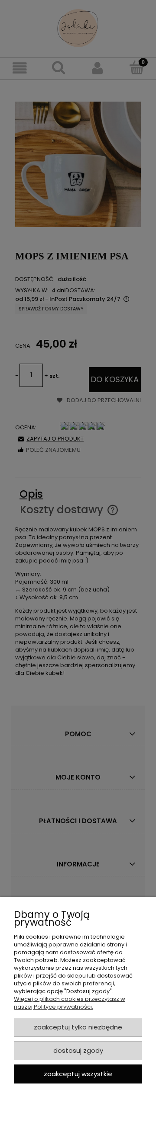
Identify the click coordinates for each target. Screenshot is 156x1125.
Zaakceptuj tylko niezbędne (78, 1027)
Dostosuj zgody (78, 1050)
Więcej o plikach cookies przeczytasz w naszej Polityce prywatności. (69, 1003)
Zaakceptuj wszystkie (78, 1073)
